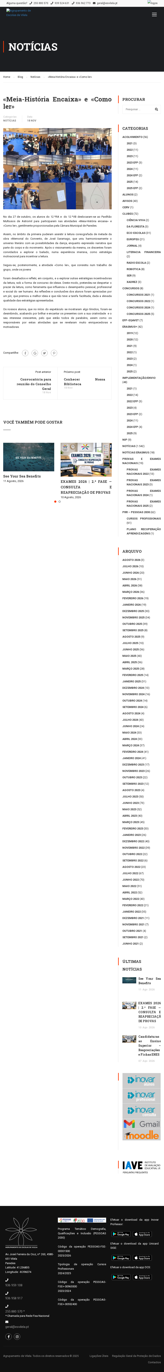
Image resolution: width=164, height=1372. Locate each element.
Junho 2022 (130, 879)
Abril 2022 (129, 892)
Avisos (127, 201)
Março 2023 (130, 822)
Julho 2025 (130, 643)
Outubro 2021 (132, 930)
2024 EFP (132, 175)
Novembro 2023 (133, 771)
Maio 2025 (129, 655)
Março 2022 (130, 898)
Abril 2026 (129, 585)
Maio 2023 (129, 809)
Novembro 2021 (133, 924)
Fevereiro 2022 (132, 905)
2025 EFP (132, 188)
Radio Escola (136, 262)
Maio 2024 (129, 732)
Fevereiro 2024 (132, 751)
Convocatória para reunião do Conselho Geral (34, 384)
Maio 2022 (129, 886)
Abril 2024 (129, 739)
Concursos (130, 288)
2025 (130, 181)
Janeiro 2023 (131, 835)
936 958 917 (13, 1298)
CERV (125, 207)
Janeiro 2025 (131, 681)
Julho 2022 (130, 873)
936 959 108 (13, 1285)
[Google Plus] (35, 353)
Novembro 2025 (133, 617)
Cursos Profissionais (144, 518)
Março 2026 (130, 591)
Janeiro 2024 (131, 758)
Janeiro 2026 (131, 604)
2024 (130, 169)
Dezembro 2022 (133, 841)
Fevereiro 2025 (132, 675)
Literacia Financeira (144, 252)
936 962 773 (83, 3)
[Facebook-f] (8, 1336)
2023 (130, 156)
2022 (130, 149)
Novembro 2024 (133, 694)
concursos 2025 (138, 314)
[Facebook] (25, 353)
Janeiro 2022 (131, 911)
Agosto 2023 (131, 790)
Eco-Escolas (136, 232)
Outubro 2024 (132, 700)
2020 (130, 339)
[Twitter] (44, 353)
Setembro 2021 (133, 937)
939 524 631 (62, 3)
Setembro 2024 (133, 707)
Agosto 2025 (131, 636)
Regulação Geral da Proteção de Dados (136, 1356)
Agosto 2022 (131, 866)
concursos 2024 (138, 307)
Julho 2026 (130, 566)
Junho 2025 (130, 649)
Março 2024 (130, 745)
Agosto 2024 (131, 713)
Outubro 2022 (132, 854)
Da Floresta (135, 226)
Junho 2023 (130, 803)
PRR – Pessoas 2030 (136, 512)
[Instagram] (17, 1336)
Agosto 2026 (131, 560)
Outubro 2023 (132, 777)
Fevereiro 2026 (132, 598)
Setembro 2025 (133, 630)
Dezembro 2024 (133, 687)
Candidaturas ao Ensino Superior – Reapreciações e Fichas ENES (149, 1045)
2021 (130, 143)
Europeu (133, 239)
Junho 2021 (130, 943)
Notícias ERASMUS (135, 452)
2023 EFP (132, 162)
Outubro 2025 (132, 623)
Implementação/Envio (138, 377)
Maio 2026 (129, 579)
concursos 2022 (138, 301)
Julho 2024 (130, 719)
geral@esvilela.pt (107, 3)
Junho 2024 (130, 726)
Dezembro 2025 (133, 611)
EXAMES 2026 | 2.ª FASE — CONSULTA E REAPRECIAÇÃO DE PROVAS (86, 487)
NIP (124, 439)
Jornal (132, 245)
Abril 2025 (129, 662)
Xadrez (132, 282)
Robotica (134, 269)
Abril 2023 (129, 815)
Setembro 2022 (133, 860)
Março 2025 (130, 668)
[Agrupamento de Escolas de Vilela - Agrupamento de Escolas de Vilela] (23, 15)
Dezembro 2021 (133, 918)
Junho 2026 (130, 572)
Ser (129, 275)
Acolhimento (132, 137)
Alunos (127, 194)
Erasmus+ (129, 326)
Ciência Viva (136, 220)
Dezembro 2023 (133, 764)
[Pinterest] (54, 353)
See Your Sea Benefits (22, 476)
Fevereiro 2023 (132, 828)
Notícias (9, 120)
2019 (130, 333)
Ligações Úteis (99, 1356)
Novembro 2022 (133, 847)
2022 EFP (132, 401)
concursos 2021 (138, 294)
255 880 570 (41, 3)
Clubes (127, 213)
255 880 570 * (15, 1311)
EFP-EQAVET (130, 320)
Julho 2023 (130, 796)
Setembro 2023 (133, 783)
